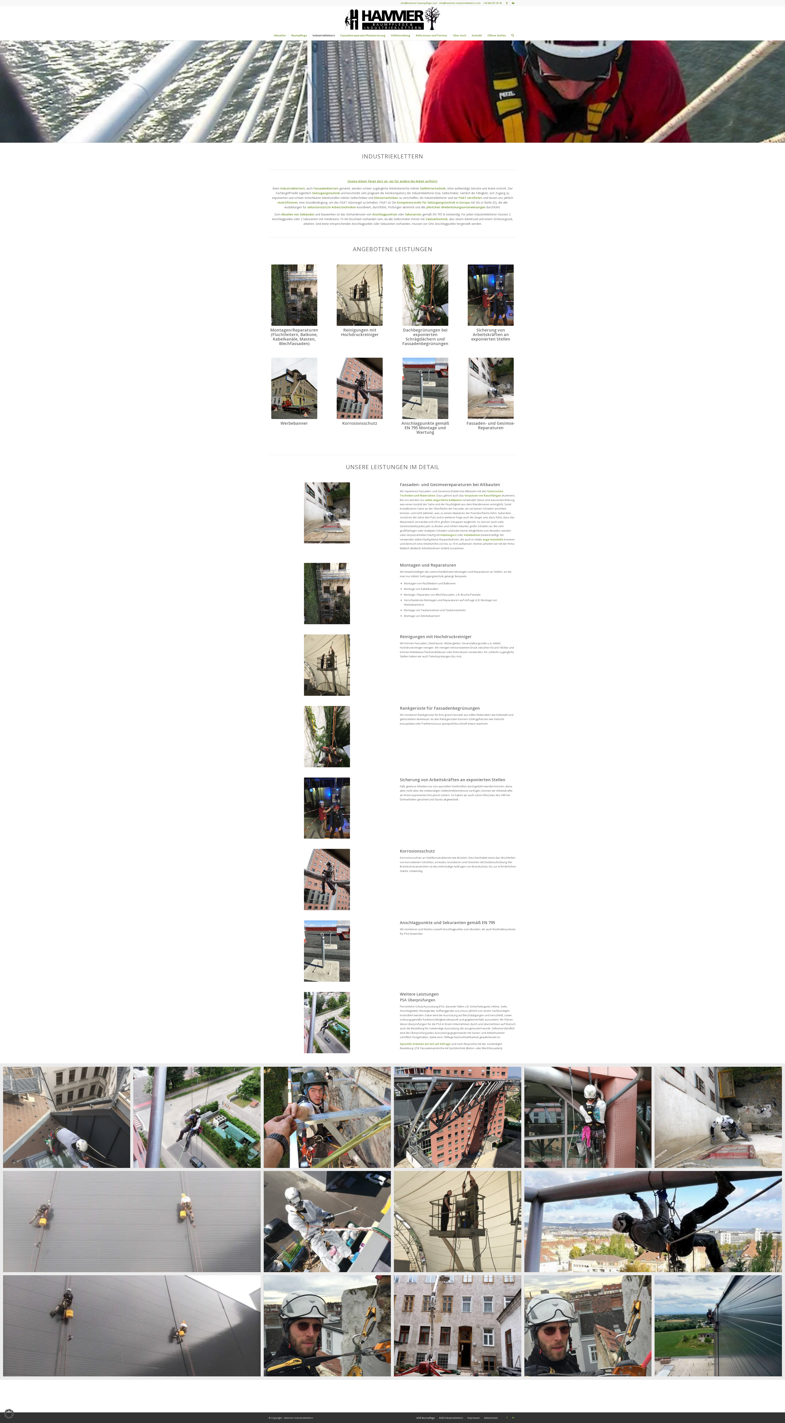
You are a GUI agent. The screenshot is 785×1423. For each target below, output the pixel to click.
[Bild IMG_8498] (459, 1223)
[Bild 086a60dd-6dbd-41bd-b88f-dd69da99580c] (198, 1119)
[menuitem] (279, 35)
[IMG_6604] (360, 388)
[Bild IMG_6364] (68, 1119)
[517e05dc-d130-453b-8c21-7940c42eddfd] (491, 388)
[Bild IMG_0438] (459, 1119)
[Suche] (511, 35)
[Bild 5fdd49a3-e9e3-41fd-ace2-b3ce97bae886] (133, 1223)
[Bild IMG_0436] (329, 1119)
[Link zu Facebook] (507, 3)
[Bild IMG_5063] (459, 1327)
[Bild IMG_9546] (589, 1327)
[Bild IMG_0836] (720, 1327)
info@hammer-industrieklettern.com (460, 2)
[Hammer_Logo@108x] (392, 18)
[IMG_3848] (491, 295)
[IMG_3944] (425, 388)
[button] (9, 1414)
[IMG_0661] (294, 295)
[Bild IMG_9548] (329, 1327)
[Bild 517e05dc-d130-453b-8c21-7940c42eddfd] (720, 1119)
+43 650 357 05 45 (492, 2)
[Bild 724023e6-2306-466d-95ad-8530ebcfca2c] (589, 1119)
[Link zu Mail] (513, 3)
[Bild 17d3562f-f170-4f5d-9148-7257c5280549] (133, 1327)
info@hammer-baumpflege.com (419, 2)
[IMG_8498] (360, 295)
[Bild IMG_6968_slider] (654, 1223)
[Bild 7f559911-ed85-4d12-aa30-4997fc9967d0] (329, 1223)
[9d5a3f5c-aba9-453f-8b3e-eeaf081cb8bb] (294, 388)
